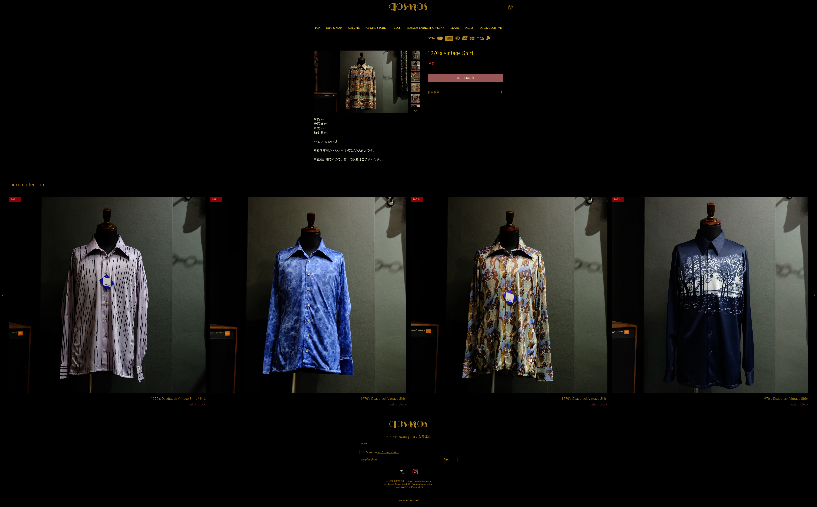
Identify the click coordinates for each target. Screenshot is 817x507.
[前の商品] (2, 294)
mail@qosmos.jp (423, 481)
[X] (401, 471)
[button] (510, 7)
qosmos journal (327, 142)
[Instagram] (415, 471)
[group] (408, 301)
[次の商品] (814, 294)
